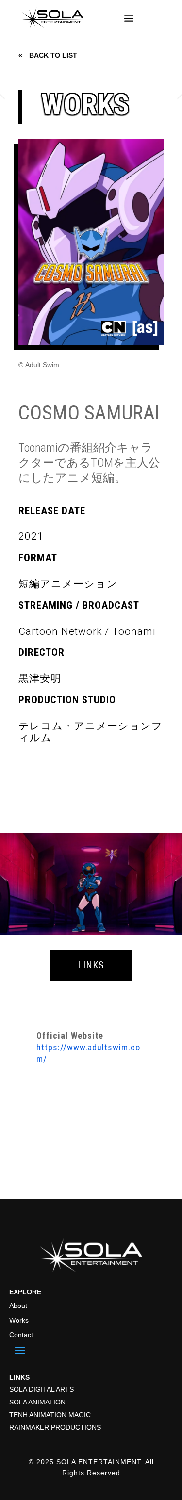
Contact (21, 1335)
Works (19, 1320)
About (18, 1305)
